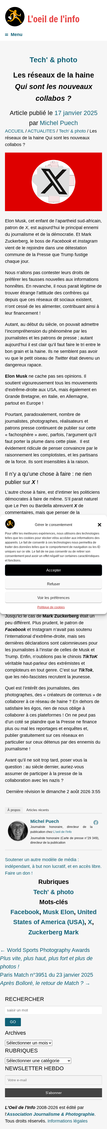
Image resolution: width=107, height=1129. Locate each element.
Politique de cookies (51, 607)
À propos (13, 810)
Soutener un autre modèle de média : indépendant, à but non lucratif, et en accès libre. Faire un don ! (53, 866)
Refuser (53, 584)
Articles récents (37, 810)
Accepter (53, 570)
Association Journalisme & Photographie (50, 1114)
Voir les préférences (53, 598)
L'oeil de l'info (62, 832)
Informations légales (68, 1120)
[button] (99, 524)
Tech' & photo (53, 60)
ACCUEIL (14, 131)
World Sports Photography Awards (46, 958)
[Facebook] (96, 822)
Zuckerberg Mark (53, 932)
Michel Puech (59, 122)
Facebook (24, 911)
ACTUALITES (41, 131)
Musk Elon (58, 911)
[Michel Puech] (18, 839)
